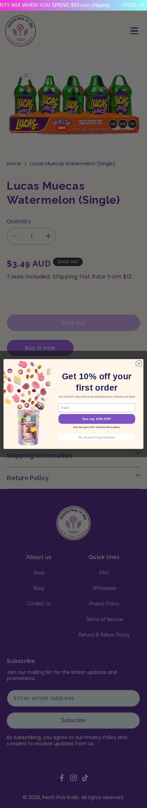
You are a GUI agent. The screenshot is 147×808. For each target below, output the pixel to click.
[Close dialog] (139, 363)
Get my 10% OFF (96, 419)
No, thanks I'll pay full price (97, 437)
